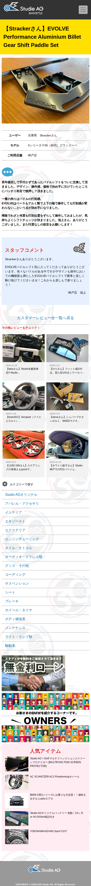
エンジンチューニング (22, 539)
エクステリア (15, 530)
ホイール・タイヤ (18, 610)
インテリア (13, 512)
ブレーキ (12, 601)
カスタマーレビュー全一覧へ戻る (45, 318)
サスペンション (17, 583)
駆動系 (10, 645)
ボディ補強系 (15, 619)
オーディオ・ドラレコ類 (23, 557)
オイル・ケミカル (18, 548)
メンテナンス (15, 628)
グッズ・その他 (17, 565)
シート (10, 592)
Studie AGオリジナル (21, 494)
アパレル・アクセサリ (22, 503)
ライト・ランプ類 (18, 637)
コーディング (15, 574)
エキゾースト (15, 521)
